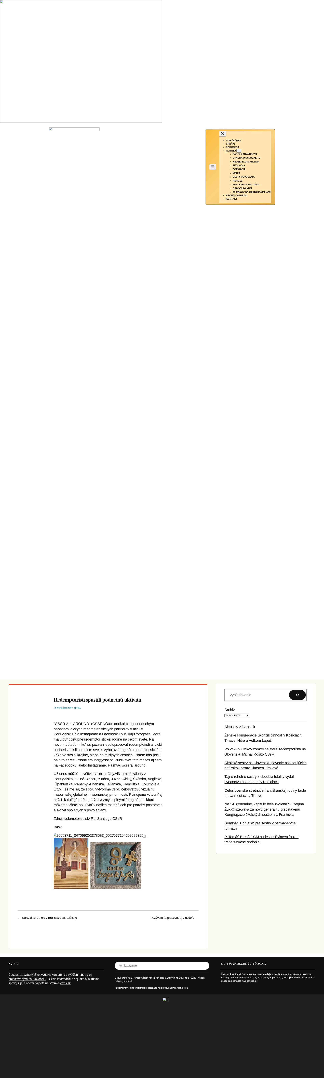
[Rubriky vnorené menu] (238, 151)
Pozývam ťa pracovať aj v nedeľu (172, 917)
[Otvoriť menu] (212, 167)
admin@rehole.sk (178, 987)
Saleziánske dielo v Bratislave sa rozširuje (49, 917)
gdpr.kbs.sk (251, 980)
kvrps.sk (65, 983)
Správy (77, 707)
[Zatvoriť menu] (222, 134)
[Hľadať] (297, 695)
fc (61, 707)
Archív (229, 710)
